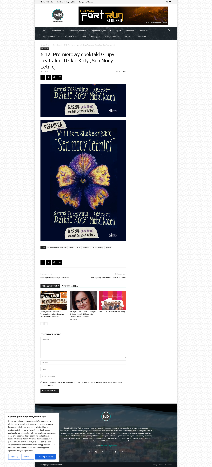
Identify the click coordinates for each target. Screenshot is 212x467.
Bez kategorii (57, 45)
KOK (78, 247)
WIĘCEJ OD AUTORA (70, 286)
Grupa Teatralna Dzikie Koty (56, 247)
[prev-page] (42, 323)
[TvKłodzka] (106, 416)
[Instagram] (167, 1)
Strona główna (45, 45)
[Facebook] (164, 1)
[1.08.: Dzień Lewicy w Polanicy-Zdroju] (112, 300)
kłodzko (71, 247)
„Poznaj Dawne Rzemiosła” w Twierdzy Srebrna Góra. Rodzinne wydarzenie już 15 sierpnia (52, 314)
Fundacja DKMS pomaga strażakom (54, 277)
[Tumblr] (115, 451)
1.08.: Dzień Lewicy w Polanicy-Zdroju (112, 312)
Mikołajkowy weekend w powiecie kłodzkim (108, 277)
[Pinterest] (109, 451)
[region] (32, 437)
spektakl (108, 247)
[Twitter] (48, 77)
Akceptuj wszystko (45, 457)
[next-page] (45, 323)
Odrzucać (28, 457)
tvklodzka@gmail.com (109, 446)
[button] (169, 30)
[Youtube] (170, 1)
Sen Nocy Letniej (97, 247)
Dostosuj (14, 457)
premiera (86, 247)
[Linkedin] (102, 451)
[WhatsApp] (54, 77)
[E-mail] (59, 77)
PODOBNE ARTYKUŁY (50, 286)
